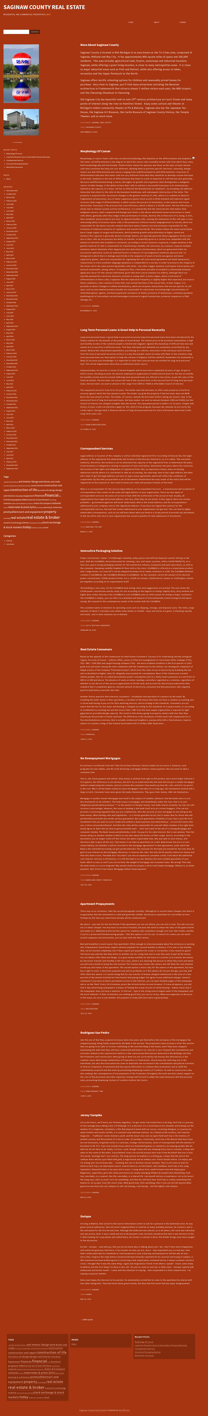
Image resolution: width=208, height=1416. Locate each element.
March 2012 (10, 428)
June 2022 (10, 204)
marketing (53, 500)
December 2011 (12, 438)
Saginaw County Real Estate (44, 7)
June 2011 (10, 455)
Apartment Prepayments (97, 904)
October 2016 (11, 302)
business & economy (10, 486)
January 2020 (11, 228)
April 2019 (9, 255)
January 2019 (11, 265)
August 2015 (10, 330)
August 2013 (10, 374)
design (52, 490)
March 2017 (10, 289)
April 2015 (9, 336)
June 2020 (10, 211)
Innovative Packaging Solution (101, 551)
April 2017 (9, 285)
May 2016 (9, 319)
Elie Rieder (164, 1237)
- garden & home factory (11, 482)
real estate (105, 122)
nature (6, 507)
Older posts (86, 1319)
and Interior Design (28, 481)
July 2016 (9, 313)
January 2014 (11, 357)
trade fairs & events (37, 528)
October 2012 (11, 404)
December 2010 (12, 465)
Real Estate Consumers (96, 649)
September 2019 (12, 238)
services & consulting (35, 523)
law (31, 500)
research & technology (12, 523)
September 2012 (12, 407)
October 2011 (11, 445)
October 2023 (11, 194)
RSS (49, 14)
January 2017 (11, 292)
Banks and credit (94, 880)
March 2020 (10, 221)
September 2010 (12, 468)
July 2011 (9, 452)
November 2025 (12, 191)
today (27, 527)
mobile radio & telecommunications (22, 503)
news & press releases (96, 425)
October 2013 (11, 367)
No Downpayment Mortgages (100, 758)
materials (7, 503)
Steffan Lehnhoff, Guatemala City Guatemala (169, 357)
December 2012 (12, 397)
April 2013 (9, 387)
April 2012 (9, 424)
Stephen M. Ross (121, 568)
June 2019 (10, 248)
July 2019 (9, 245)
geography (17, 500)
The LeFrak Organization (97, 364)
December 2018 (12, 268)
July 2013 (9, 377)
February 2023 (11, 201)
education (19, 496)
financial (90, 734)
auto (88, 625)
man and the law (94, 527)
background (92, 1009)
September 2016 (12, 306)
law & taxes (37, 500)
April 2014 (9, 346)
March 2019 (10, 258)
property (50, 512)
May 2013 (9, 384)
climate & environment (24, 486)
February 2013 (11, 391)
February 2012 (11, 431)
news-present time (94, 1091)
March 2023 (10, 197)
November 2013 (12, 363)
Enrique (85, 1216)
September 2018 (12, 275)
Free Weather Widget (17, 142)
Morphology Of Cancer (95, 151)
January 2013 (11, 394)
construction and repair (22, 1352)
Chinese (183, 22)
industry (25, 499)
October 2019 (11, 235)
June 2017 (10, 282)
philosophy (39, 507)
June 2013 (10, 380)
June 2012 (10, 418)
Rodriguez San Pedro (94, 1033)
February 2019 (11, 262)
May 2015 (9, 333)
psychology (7, 518)
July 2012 (9, 414)
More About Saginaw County (99, 45)
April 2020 (9, 218)
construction (37, 485)
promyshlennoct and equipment (24, 512)
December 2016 (12, 296)
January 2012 (11, 435)
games (89, 1294)
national (56, 503)
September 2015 (12, 326)
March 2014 (10, 350)
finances (40, 495)
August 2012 (10, 411)
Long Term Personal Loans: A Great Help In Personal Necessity (122, 330)
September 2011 (12, 448)
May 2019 (9, 252)
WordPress (124, 1410)
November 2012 (12, 401)
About (156, 22)
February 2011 (11, 462)
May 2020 (9, 214)
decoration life (43, 490)
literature (45, 500)
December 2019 (12, 231)
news (11, 507)
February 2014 (11, 353)
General (95, 122)
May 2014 (9, 343)
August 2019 (10, 241)
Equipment (29, 495)
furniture (8, 499)
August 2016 (10, 309)
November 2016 (12, 299)
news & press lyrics (25, 507)
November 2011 (12, 441)
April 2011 (9, 458)
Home (131, 22)
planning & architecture (53, 507)
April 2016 (9, 323)
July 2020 (9, 207)
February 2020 (11, 224)
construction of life (23, 490)
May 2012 (9, 421)
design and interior (40, 1356)
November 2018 (12, 272)
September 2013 (12, 370)
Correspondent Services (96, 448)
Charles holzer (125, 165)
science (25, 522)
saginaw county (93, 127)
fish (60, 496)
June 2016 (10, 316)
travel (46, 527)
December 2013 (12, 360)
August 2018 (10, 279)
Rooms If (117, 924)
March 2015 (10, 340)
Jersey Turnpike (91, 1115)
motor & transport (101, 625)
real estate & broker (43, 517)
